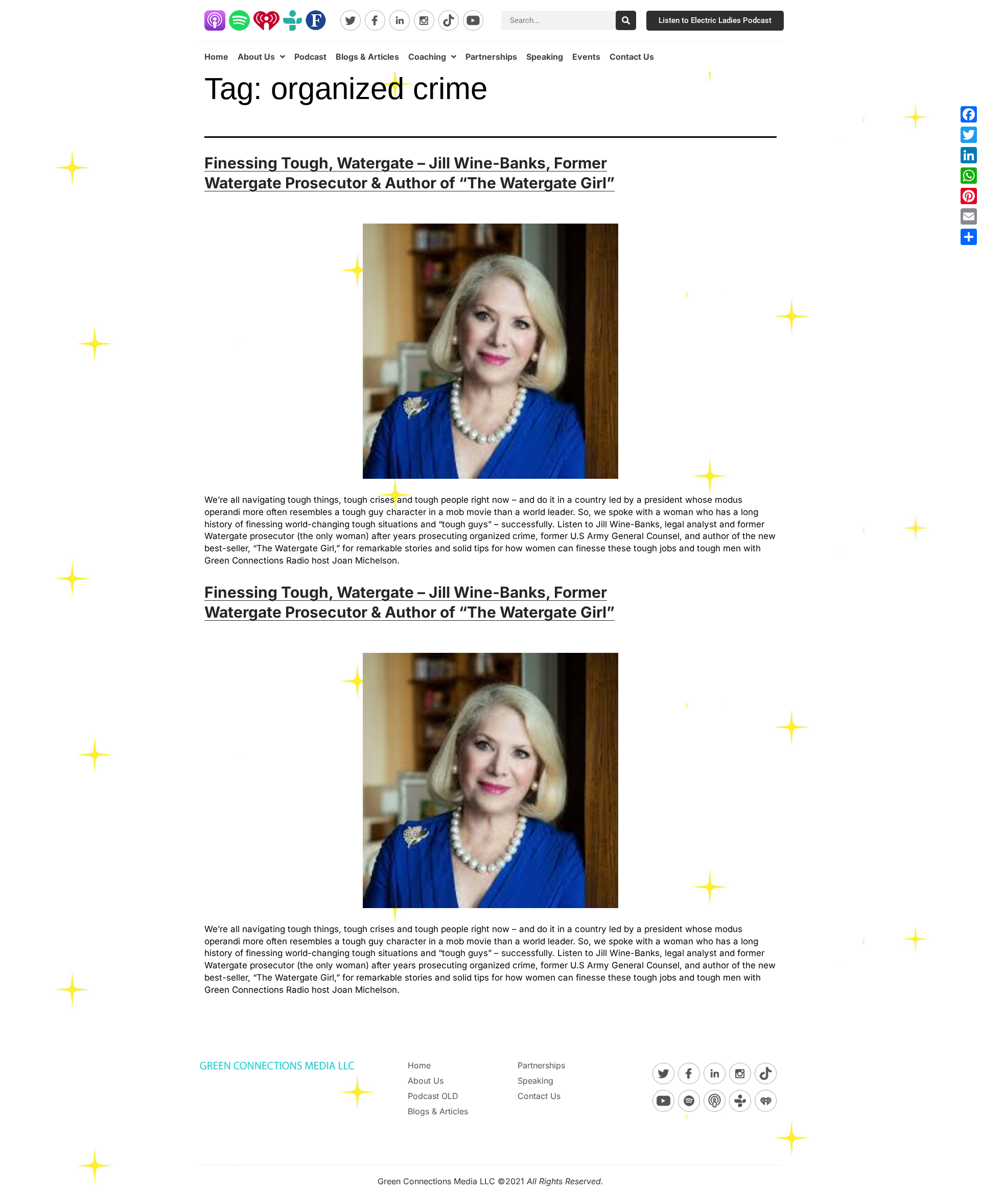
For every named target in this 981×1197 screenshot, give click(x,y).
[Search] (626, 20)
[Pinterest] (969, 196)
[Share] (969, 237)
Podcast (310, 57)
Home (216, 57)
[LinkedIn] (969, 155)
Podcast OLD (433, 1096)
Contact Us (632, 57)
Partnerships (491, 57)
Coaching (427, 57)
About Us (256, 57)
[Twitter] (969, 135)
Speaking (544, 57)
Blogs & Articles (367, 57)
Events (586, 57)
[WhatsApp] (969, 175)
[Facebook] (969, 114)
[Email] (969, 216)
